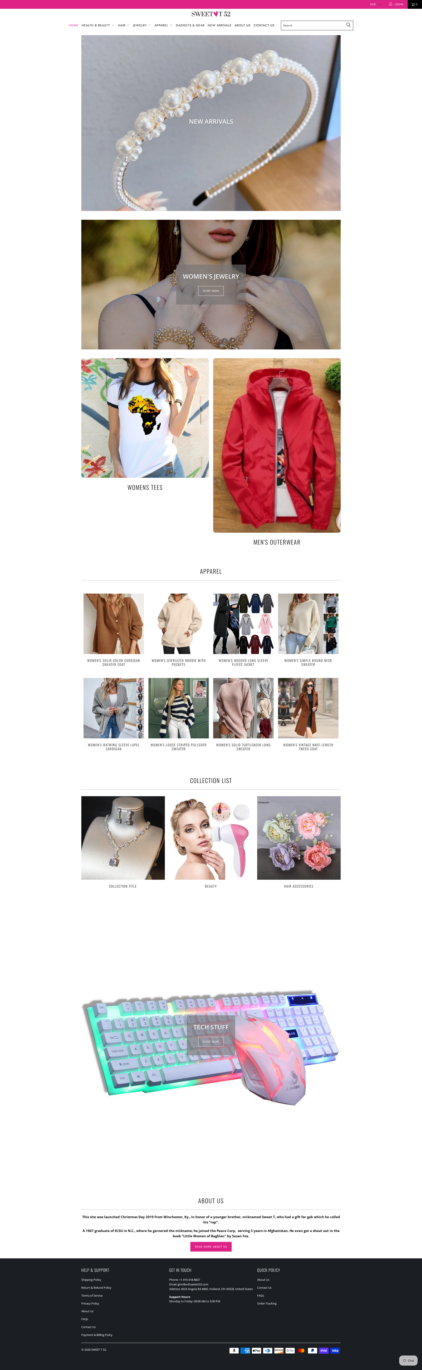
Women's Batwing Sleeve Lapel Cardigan (114, 708)
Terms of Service (92, 1295)
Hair (122, 25)
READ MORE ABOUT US (211, 1247)
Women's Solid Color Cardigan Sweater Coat (114, 624)
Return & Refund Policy (96, 1288)
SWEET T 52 (98, 1350)
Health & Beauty (96, 25)
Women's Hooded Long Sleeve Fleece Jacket (243, 624)
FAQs (84, 1319)
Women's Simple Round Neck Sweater (308, 624)
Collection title (123, 842)
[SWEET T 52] (211, 14)
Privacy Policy (90, 1303)
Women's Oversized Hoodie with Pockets (178, 624)
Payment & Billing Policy (97, 1335)
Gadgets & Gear (190, 25)
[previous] (87, 123)
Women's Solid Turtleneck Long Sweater (243, 708)
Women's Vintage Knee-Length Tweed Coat (308, 708)
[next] (334, 123)
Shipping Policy (91, 1280)
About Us (243, 25)
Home (73, 25)
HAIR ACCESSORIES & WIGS (211, 123)
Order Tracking (266, 1303)
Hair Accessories (299, 842)
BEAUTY (211, 842)
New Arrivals (219, 25)
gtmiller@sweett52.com (193, 1284)
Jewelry (140, 25)
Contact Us (264, 25)
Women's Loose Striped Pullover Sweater (178, 708)
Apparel (162, 25)
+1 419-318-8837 (189, 1280)
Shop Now (211, 291)
